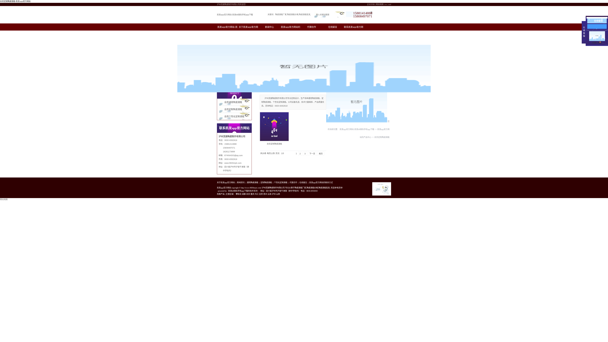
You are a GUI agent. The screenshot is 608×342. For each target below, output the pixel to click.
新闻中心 (269, 27)
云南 (269, 194)
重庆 (252, 194)
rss (386, 4)
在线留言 (332, 27)
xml (389, 4)
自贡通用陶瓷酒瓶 (233, 102)
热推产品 (221, 194)
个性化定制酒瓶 (280, 182)
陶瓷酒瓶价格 (292, 14)
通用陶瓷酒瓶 (252, 182)
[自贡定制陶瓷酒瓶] (274, 126)
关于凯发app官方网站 (226, 182)
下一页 (312, 154)
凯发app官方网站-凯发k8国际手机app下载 (235, 15)
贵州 (265, 194)
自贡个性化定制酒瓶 (234, 116)
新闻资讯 (241, 182)
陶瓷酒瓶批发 (304, 14)
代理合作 (311, 27)
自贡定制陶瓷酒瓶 (233, 109)
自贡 (248, 194)
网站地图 (379, 4)
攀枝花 (238, 194)
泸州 (274, 194)
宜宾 (261, 194)
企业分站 (371, 4)
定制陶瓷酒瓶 (266, 182)
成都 (244, 194)
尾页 (321, 154)
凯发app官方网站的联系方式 (321, 182)
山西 (278, 194)
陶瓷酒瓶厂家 (281, 14)
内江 (257, 194)
